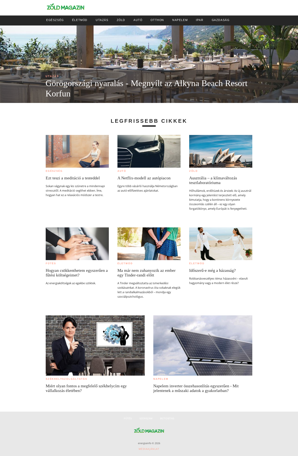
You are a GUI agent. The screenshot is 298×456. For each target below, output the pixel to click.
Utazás (52, 76)
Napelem (160, 379)
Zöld (193, 171)
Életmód (125, 263)
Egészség (54, 171)
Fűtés (51, 263)
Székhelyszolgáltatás (66, 379)
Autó (121, 171)
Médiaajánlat (149, 448)
